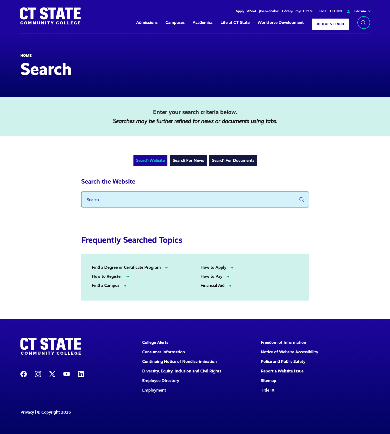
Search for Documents (233, 160)
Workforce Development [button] (281, 22)
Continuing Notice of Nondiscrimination (179, 361)
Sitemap (268, 380)
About (251, 11)
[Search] (363, 22)
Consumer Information (163, 351)
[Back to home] (50, 16)
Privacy (27, 412)
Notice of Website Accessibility (289, 351)
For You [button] (360, 11)
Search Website (150, 160)
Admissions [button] (147, 22)
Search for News (188, 160)
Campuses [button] (175, 22)
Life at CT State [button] (235, 22)
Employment (154, 390)
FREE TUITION (330, 11)
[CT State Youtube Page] (66, 373)
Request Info (330, 24)
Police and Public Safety (283, 361)
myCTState (304, 11)
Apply (240, 11)
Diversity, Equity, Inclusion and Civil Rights (181, 371)
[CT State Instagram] (38, 373)
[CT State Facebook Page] (23, 373)
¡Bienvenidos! (269, 11)
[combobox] (195, 199)
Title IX (268, 390)
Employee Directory (160, 380)
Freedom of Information (283, 342)
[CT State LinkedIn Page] (81, 373)
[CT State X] (52, 373)
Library (287, 11)
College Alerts (155, 342)
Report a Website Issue (282, 371)
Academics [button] (203, 22)
